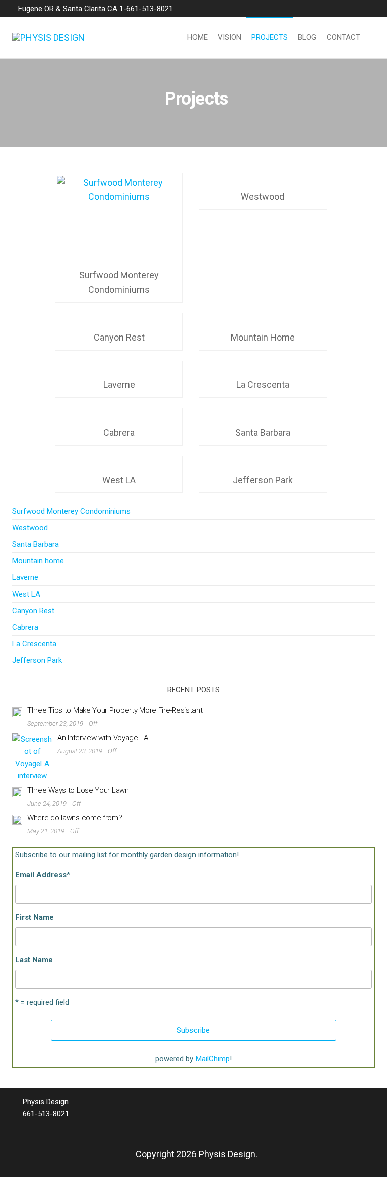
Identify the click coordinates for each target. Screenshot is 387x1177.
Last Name (34, 959)
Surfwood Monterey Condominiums (71, 511)
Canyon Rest (33, 610)
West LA (26, 594)
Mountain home (38, 560)
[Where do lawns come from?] (17, 819)
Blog (307, 37)
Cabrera (25, 627)
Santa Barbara (35, 544)
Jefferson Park (37, 660)
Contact (343, 37)
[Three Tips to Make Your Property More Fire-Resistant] (17, 711)
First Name (34, 917)
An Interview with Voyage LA (102, 737)
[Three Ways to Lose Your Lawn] (17, 791)
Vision (229, 37)
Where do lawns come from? (74, 817)
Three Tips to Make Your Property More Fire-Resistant (114, 710)
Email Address (42, 874)
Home (197, 37)
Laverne (25, 577)
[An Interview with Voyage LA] (32, 757)
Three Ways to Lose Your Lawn (78, 790)
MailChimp (213, 1058)
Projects (269, 37)
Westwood (30, 527)
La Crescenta (34, 643)
